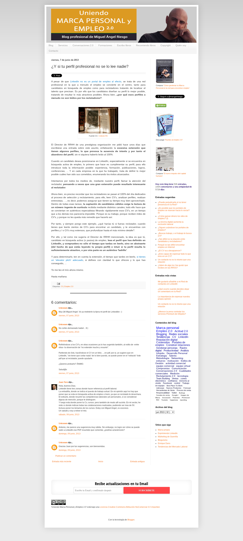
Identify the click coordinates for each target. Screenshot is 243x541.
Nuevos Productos (173, 388)
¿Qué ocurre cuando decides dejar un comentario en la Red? (173, 290)
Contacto (53, 50)
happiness (174, 400)
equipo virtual (183, 366)
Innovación (166, 398)
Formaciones (105, 45)
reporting (183, 400)
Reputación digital (167, 339)
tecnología (182, 376)
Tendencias (163, 337)
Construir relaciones (178, 345)
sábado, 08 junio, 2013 (69, 414)
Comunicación (179, 368)
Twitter (174, 393)
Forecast (187, 388)
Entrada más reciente (61, 461)
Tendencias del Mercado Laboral (172, 447)
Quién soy (181, 45)
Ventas (175, 378)
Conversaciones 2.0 (83, 45)
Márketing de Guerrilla (168, 436)
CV (62, 286)
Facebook (167, 383)
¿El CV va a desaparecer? (170, 250)
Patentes (176, 398)
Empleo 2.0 (68, 286)
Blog (51, 45)
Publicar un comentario (65, 456)
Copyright (166, 45)
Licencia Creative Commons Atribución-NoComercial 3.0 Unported (130, 507)
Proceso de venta (184, 390)
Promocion (186, 398)
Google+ (175, 395)
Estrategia (161, 355)
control (177, 383)
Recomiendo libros (146, 45)
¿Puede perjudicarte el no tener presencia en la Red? (172, 203)
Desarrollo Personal (177, 353)
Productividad (171, 350)
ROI (157, 400)
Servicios (63, 45)
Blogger (130, 520)
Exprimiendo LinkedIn (168, 433)
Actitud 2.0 (181, 331)
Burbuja (182, 393)
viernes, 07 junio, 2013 (69, 315)
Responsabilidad (162, 393)
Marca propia (164, 430)
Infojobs (160, 353)
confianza (172, 381)
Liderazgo (160, 388)
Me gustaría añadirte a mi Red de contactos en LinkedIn (173, 282)
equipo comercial (165, 366)
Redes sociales (178, 334)
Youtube (164, 400)
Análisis (185, 350)
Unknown (63, 308)
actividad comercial (176, 363)
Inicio (100, 461)
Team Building (163, 378)
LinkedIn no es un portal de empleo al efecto (95, 81)
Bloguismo (162, 440)
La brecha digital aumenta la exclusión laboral (170, 223)
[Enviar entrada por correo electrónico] (58, 284)
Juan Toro (63, 382)
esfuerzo (160, 360)
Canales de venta (163, 395)
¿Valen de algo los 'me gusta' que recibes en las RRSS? (173, 266)
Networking (177, 358)
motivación (173, 360)
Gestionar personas (167, 347)
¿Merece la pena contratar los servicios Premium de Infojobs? (172, 312)
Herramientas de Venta (165, 390)
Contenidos (163, 342)
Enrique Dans (164, 443)
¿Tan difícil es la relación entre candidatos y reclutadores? (171, 240)
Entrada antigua (137, 461)
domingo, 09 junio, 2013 (70, 434)
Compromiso (163, 368)
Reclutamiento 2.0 (165, 376)
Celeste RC (103, 136)
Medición (175, 373)
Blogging (161, 334)
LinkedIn (183, 337)
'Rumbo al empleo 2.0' (173, 140)
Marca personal (167, 328)
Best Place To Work (174, 386)
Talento (173, 355)
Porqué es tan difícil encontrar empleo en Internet (171, 246)
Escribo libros (124, 45)
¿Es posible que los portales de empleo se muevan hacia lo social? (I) (174, 210)
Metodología (162, 358)
